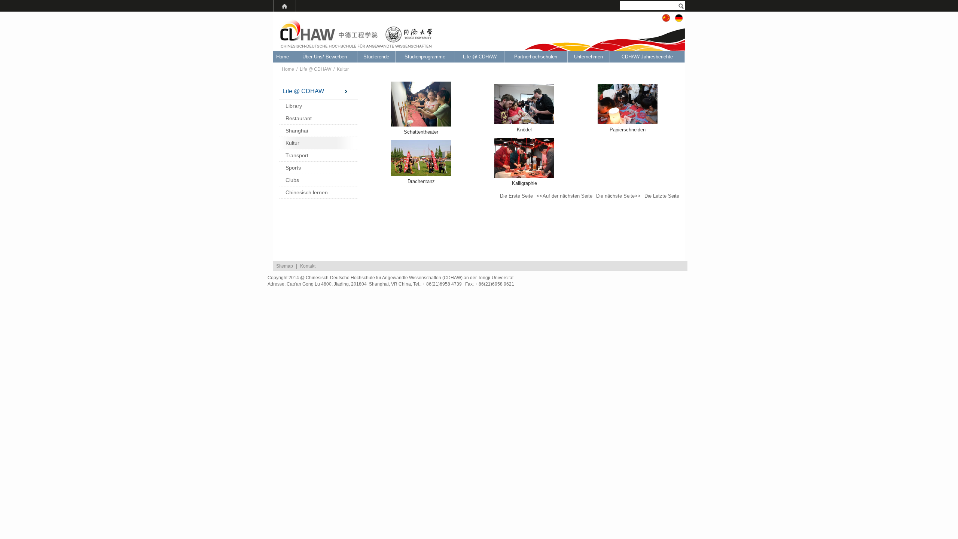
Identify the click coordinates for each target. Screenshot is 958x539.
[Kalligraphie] (524, 158)
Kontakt (307, 266)
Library (294, 106)
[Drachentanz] (421, 158)
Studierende (376, 57)
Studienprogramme (425, 57)
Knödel (524, 130)
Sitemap (284, 266)
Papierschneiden (628, 130)
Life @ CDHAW (480, 57)
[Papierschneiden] (628, 104)
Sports (293, 168)
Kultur (343, 69)
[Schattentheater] (421, 104)
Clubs (292, 180)
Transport (297, 155)
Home (282, 57)
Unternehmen (588, 57)
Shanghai (297, 131)
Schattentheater (421, 132)
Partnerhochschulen (535, 57)
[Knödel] (524, 104)
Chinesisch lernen (307, 192)
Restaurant (299, 118)
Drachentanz (421, 181)
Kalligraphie (524, 183)
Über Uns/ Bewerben (324, 57)
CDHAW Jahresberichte (647, 57)
